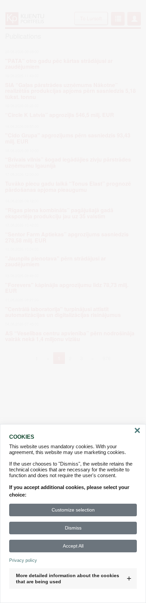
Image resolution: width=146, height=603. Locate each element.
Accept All (73, 546)
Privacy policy (23, 560)
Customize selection (73, 510)
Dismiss (73, 528)
